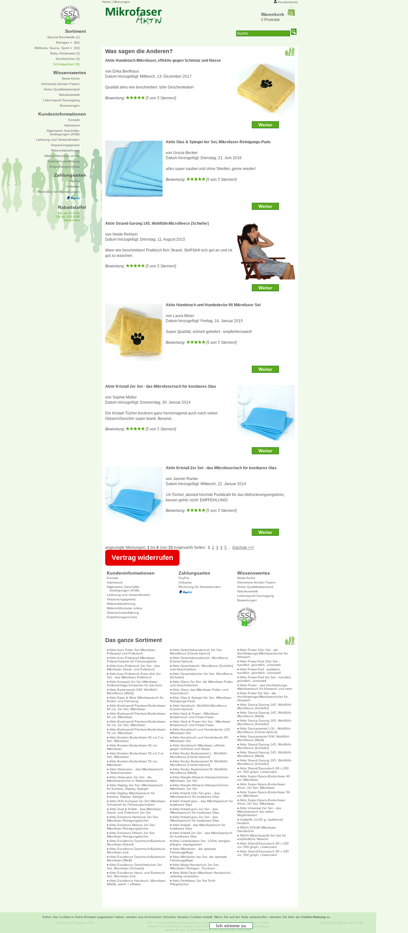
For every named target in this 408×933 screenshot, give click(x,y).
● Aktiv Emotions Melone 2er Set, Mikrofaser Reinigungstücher (131, 826)
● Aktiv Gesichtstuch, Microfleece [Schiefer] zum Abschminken (201, 667)
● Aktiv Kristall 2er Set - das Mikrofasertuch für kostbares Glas (201, 834)
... (229, 547)
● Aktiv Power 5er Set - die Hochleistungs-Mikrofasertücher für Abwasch (262, 696)
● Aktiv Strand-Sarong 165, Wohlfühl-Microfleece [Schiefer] (264, 762)
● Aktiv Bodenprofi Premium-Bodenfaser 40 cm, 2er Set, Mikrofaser (136, 707)
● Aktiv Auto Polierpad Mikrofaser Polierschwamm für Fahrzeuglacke (132, 659)
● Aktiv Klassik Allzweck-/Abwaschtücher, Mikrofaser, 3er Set (199, 786)
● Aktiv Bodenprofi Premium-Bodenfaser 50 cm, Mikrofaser (136, 731)
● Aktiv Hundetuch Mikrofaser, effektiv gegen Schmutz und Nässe (197, 747)
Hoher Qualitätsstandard (255, 587)
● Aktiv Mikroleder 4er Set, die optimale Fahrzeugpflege (198, 858)
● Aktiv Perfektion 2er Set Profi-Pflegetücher (193, 882)
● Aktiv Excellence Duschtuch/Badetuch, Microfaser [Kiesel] (136, 842)
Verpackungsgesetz (121, 599)
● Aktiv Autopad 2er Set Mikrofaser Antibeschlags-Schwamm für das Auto (134, 683)
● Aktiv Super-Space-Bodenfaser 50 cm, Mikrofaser (263, 793)
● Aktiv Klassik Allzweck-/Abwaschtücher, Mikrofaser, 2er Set (199, 778)
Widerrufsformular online (124, 608)
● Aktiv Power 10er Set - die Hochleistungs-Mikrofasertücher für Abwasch (262, 653)
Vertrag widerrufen (142, 558)
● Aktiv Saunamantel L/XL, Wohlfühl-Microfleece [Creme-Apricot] (264, 730)
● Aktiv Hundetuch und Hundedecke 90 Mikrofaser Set (199, 739)
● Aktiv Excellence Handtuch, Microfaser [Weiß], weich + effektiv (136, 882)
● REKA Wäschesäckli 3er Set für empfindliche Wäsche (261, 837)
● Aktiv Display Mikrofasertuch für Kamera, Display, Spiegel (131, 794)
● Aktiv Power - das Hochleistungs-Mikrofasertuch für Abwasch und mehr (264, 686)
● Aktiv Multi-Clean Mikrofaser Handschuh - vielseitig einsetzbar (201, 874)
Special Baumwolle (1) (63, 37)
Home (106, 2)
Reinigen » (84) (68, 42)
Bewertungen (247, 600)
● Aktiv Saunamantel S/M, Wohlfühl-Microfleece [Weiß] (263, 738)
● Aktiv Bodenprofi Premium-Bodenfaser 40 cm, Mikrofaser (136, 715)
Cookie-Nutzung (313, 917)
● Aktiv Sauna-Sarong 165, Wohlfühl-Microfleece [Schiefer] (264, 722)
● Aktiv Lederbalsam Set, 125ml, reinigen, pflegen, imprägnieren (200, 842)
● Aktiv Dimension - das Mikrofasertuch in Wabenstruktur (135, 770)
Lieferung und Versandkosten (128, 595)
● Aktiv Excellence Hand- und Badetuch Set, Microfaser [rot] (136, 874)
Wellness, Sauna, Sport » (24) (57, 48)
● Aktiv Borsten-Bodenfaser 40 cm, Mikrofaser (132, 747)
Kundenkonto (288, 2)
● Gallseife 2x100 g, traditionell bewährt (260, 821)
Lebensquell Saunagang (255, 595)
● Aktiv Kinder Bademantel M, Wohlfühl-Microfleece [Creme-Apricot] (199, 763)
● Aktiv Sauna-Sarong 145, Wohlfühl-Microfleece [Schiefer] (264, 706)
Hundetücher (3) (68, 58)
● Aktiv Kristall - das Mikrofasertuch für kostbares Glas (197, 826)
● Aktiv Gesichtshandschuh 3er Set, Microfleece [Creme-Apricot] (196, 651)
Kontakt (112, 578)
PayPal (183, 578)
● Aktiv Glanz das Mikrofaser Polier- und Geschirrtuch (199, 691)
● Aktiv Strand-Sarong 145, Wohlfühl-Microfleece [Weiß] (264, 754)
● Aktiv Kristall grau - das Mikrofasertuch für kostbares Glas (201, 802)
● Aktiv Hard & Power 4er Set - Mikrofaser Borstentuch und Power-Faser (200, 723)
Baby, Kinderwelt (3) (65, 53)
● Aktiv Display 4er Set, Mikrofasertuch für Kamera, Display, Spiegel (135, 786)
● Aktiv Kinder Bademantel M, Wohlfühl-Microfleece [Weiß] (199, 770)
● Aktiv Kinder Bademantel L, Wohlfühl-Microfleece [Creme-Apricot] (198, 755)
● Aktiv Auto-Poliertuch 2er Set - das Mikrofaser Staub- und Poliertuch (133, 667)
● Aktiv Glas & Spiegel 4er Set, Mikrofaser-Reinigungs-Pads (201, 699)
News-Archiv (246, 578)
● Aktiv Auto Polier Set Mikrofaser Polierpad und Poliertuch (131, 651)
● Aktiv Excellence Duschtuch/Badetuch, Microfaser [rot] (136, 850)
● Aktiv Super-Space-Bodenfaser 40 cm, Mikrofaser (263, 777)
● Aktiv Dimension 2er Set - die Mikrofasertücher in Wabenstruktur (132, 778)
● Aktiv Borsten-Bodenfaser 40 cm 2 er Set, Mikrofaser (135, 739)
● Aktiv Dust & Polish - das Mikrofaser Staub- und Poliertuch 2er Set (134, 810)
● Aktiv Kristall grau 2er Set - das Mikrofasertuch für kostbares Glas (194, 810)
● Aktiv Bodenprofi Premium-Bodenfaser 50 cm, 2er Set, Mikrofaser (136, 723)
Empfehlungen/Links (122, 617)
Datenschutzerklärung (123, 612)
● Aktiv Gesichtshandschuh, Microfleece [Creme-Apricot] (199, 659)
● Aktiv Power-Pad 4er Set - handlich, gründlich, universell (264, 678)
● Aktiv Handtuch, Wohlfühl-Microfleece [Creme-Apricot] (198, 707)
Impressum (115, 582)
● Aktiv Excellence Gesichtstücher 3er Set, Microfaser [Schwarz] (134, 866)
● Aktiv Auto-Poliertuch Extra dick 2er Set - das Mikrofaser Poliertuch (134, 675)
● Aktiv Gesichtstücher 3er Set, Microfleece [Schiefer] (201, 675)
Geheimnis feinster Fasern (256, 582)
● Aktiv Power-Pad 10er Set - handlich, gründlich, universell (258, 663)
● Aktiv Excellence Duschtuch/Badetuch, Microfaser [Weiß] (136, 858)
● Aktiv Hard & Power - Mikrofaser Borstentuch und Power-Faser (194, 715)
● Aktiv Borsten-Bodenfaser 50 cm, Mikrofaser (132, 763)
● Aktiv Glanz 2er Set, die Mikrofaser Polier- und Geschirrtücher (201, 683)
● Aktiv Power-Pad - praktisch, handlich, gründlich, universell (259, 671)
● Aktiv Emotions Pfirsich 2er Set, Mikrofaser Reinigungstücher (131, 834)
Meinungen (121, 2)
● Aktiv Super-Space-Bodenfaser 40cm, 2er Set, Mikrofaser (261, 785)
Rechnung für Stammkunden (199, 587)
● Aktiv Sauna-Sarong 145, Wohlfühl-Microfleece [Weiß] (264, 714)
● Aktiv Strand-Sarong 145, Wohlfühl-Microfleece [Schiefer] (264, 746)
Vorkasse (185, 582)
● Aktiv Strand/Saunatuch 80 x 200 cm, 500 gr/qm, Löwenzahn (263, 770)
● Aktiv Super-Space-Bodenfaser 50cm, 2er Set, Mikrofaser (261, 801)
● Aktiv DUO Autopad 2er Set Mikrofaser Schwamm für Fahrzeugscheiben (136, 802)
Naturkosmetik (247, 591)
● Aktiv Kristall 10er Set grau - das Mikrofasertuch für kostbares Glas (195, 794)
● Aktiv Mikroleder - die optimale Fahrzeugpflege (193, 850)
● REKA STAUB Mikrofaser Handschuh (256, 829)
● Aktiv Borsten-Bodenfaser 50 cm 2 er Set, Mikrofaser (135, 755)
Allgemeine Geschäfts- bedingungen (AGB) (123, 588)
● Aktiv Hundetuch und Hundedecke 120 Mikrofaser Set (200, 731)
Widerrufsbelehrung (121, 603)
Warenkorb (272, 14)
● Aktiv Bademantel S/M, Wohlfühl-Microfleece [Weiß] (132, 691)
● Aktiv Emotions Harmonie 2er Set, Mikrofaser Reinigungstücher (133, 818)
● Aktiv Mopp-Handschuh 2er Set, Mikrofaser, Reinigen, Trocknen (194, 866)
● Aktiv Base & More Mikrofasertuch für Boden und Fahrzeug (135, 699)
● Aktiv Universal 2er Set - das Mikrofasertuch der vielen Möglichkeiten (259, 811)
